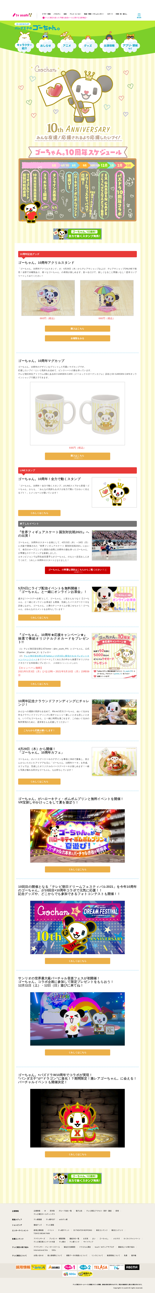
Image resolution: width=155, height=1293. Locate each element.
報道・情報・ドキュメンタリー (94, 14)
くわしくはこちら (39, 513)
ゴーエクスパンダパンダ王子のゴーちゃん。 (37, 26)
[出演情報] (108, 42)
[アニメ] (66, 42)
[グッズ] (87, 42)
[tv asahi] (23, 16)
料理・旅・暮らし (121, 14)
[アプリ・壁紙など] (129, 42)
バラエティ (57, 14)
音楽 (65, 14)
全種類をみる (77, 338)
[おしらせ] (45, 42)
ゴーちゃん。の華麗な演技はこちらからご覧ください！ (76, 569)
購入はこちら (77, 328)
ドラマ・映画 (46, 14)
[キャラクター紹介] (25, 42)
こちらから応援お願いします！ (39, 730)
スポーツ (110, 14)
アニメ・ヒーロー (75, 14)
